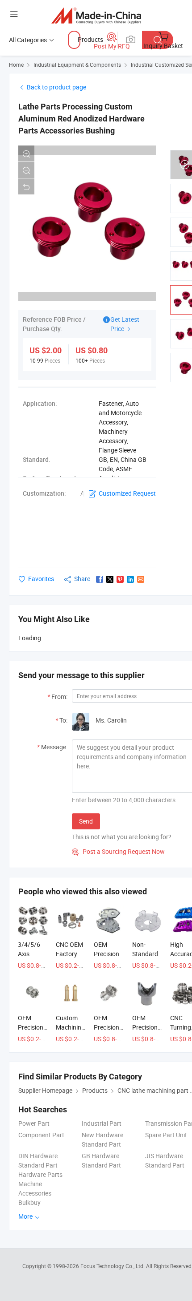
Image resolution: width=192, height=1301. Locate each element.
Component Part (41, 1135)
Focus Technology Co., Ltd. (113, 1265)
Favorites (41, 578)
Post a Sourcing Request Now (118, 851)
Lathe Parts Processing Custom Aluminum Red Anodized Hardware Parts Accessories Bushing (81, 118)
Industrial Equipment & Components (77, 64)
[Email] (140, 579)
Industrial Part (101, 1123)
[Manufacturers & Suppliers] (96, 15)
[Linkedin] (130, 579)
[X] (109, 579)
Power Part (34, 1123)
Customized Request (127, 493)
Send (86, 821)
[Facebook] (99, 579)
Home (16, 64)
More (26, 1216)
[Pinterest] (120, 579)
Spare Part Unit (166, 1135)
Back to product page (56, 87)
